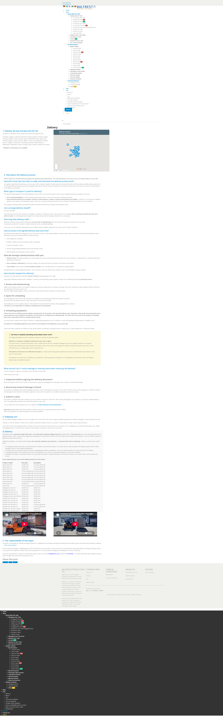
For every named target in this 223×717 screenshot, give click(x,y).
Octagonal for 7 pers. (79, 23)
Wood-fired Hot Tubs (131, 572)
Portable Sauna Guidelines (74, 102)
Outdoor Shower (75, 84)
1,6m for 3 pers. (77, 48)
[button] (1, 609)
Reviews (88, 576)
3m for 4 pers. (76, 56)
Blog (67, 88)
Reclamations (71, 107)
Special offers (129, 579)
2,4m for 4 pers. (78, 52)
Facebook (5, 562)
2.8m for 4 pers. (77, 54)
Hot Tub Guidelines (72, 100)
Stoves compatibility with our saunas (78, 104)
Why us (69, 94)
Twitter (11, 562)
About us (70, 92)
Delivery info (109, 574)
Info (67, 90)
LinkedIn (15, 562)
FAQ (68, 96)
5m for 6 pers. (76, 65)
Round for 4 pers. (78, 29)
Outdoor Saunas (130, 576)
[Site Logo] (86, 7)
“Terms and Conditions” (10, 545)
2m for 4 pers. (76, 50)
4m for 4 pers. (77, 62)
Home (67, 10)
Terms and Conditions (73, 98)
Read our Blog (90, 582)
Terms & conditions (111, 578)
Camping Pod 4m (74, 83)
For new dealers (149, 572)
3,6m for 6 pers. (77, 60)
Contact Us (69, 111)
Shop (67, 12)
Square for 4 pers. (79, 21)
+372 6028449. (69, 554)
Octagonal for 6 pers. (80, 25)
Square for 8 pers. (79, 20)
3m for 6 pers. (76, 58)
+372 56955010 (66, 3)
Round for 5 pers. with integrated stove (84, 27)
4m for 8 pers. (76, 64)
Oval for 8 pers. (78, 67)
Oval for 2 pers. (77, 33)
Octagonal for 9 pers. (79, 18)
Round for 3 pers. (78, 31)
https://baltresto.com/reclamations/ (49, 405)
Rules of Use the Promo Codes (75, 105)
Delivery (68, 109)
